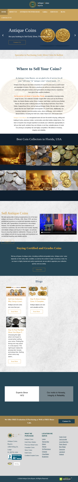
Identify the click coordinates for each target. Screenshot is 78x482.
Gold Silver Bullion (30, 442)
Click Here (39, 269)
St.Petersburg (46, 449)
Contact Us (7, 242)
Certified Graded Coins (32, 455)
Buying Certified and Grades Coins (39, 248)
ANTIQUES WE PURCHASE (30, 12)
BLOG (63, 12)
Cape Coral (62, 437)
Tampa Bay (45, 442)
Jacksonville (63, 439)
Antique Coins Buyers (20, 117)
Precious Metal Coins (31, 445)
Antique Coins (29, 439)
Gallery (45, 12)
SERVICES (54, 12)
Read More (14, 311)
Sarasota (62, 449)
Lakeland (62, 452)
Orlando (44, 452)
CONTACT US (6, 18)
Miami (44, 444)
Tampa (44, 446)
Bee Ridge (62, 447)
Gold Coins (28, 453)
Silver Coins (28, 450)
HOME (3, 12)
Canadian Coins (30, 447)
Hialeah (61, 454)
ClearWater (45, 454)
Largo (44, 439)
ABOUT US (13, 12)
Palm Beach (63, 444)
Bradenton (45, 456)
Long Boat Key (63, 442)
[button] (2, 35)
